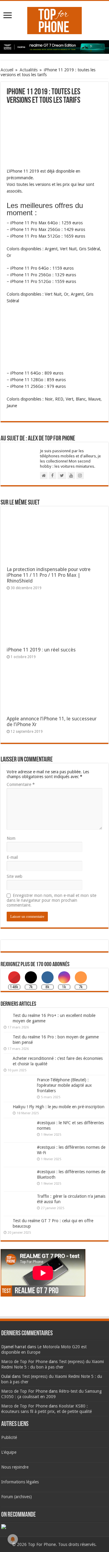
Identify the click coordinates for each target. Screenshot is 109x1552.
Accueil (7, 69)
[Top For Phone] (54, 19)
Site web (14, 876)
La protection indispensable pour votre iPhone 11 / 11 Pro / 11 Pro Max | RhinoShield (49, 575)
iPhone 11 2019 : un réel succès (41, 650)
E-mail (12, 857)
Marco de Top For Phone (24, 1361)
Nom (11, 838)
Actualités (29, 69)
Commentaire (21, 784)
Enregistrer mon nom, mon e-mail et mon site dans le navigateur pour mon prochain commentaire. (51, 900)
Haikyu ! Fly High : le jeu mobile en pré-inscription (58, 1106)
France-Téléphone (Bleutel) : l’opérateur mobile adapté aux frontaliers (64, 1085)
